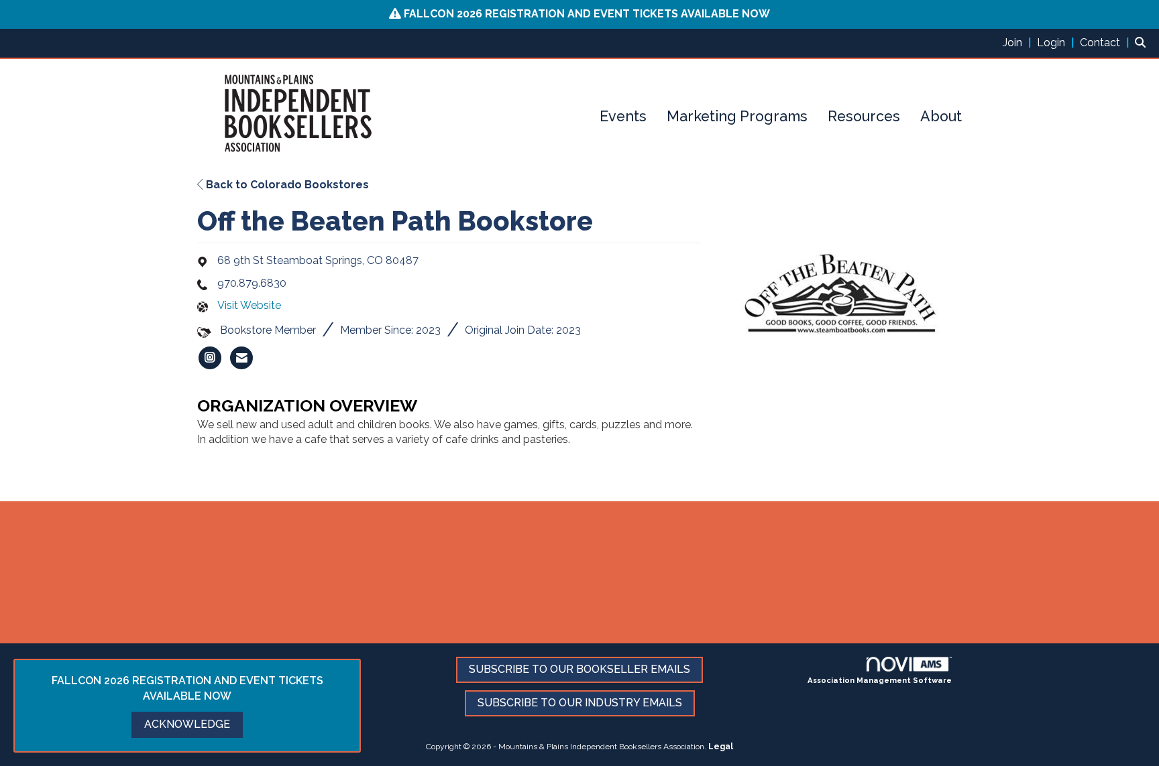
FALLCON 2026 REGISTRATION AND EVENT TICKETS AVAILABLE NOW (587, 13)
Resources (864, 116)
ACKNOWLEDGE (187, 724)
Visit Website (249, 305)
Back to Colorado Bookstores (286, 184)
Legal (720, 746)
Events (623, 116)
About (941, 116)
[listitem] (1018, 42)
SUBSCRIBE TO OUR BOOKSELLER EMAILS (579, 669)
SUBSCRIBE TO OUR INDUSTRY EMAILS (580, 702)
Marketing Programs (737, 116)
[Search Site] (1142, 42)
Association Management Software (880, 680)
